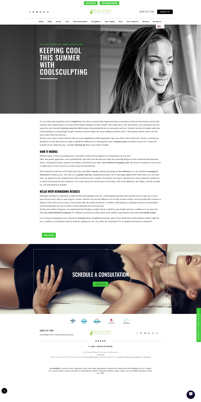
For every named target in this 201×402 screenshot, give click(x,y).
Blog (47, 44)
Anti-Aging (110, 21)
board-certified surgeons (91, 357)
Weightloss (96, 21)
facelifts (120, 357)
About (41, 21)
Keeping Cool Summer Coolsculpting (66, 44)
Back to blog (49, 235)
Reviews (145, 21)
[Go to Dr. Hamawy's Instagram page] (47, 11)
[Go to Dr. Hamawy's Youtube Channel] (44, 11)
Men (121, 21)
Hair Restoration (80, 21)
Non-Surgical (132, 21)
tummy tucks (147, 357)
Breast (58, 21)
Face (67, 21)
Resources (157, 21)
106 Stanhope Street (57, 335)
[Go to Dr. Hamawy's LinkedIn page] (40, 11)
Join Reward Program (109, 3)
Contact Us (165, 12)
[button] (4, 391)
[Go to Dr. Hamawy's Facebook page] (29, 11)
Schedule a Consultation (198, 326)
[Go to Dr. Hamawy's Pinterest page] (37, 11)
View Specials (91, 3)
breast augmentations (135, 357)
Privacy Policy (100, 354)
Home (42, 44)
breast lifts (125, 357)
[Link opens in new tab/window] (97, 321)
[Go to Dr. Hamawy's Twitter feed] (33, 11)
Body (50, 21)
